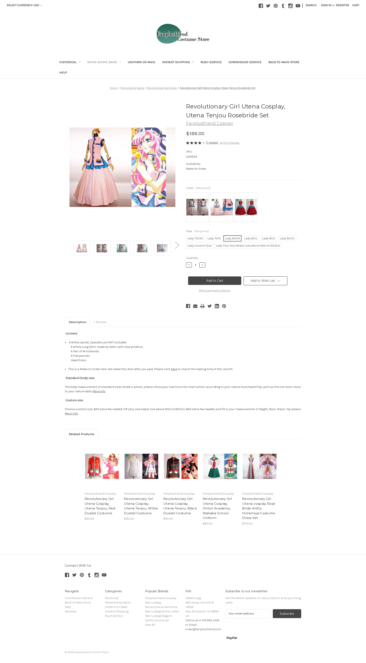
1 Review (100, 322)
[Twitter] (268, 6)
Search (311, 5)
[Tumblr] (283, 6)
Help (63, 72)
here (174, 369)
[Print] (202, 306)
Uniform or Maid (141, 62)
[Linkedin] (217, 306)
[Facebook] (261, 6)
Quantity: (192, 257)
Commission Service (245, 62)
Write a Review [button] (229, 143)
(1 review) (212, 142)
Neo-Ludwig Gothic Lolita (162, 611)
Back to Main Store (283, 62)
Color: (198, 188)
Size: (197, 231)
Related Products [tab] (81, 434)
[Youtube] (298, 6)
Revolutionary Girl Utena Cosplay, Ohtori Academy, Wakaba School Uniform (217, 508)
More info (99, 391)
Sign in (326, 5)
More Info (71, 413)
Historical (67, 62)
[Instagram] (290, 6)
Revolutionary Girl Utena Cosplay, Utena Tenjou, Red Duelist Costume (100, 506)
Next (177, 245)
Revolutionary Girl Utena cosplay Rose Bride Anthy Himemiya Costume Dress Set (258, 508)
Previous (68, 245)
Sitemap (70, 611)
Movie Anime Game (102, 62)
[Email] (195, 306)
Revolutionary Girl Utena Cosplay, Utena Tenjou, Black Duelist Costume (180, 506)
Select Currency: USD (23, 5)
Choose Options (102, 466)
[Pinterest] (275, 6)
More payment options (214, 290)
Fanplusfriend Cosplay (160, 598)
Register (342, 5)
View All (150, 625)
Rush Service (211, 62)
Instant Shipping (176, 62)
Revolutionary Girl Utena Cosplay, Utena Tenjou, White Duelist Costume (141, 506)
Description (77, 322)
